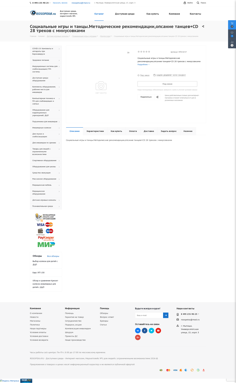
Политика (35, 324)
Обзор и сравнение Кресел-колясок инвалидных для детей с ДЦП (45, 283)
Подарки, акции (73, 324)
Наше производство (75, 340)
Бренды (104, 321)
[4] (146, 52)
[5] (149, 52)
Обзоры (104, 313)
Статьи (103, 324)
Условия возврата (39, 340)
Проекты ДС (71, 336)
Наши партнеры (38, 328)
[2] (141, 52)
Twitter (151, 330)
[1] (139, 52)
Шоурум (69, 332)
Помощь (69, 313)
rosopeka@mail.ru (81, 3)
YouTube (158, 330)
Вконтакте (138, 330)
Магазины (35, 321)
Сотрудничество (73, 321)
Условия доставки (39, 336)
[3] (144, 52)
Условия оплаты (38, 332)
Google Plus (138, 337)
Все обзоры (53, 256)
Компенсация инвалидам (78, 328)
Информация (72, 308)
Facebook (144, 330)
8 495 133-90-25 (189, 314)
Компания (35, 308)
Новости (34, 317)
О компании (36, 313)
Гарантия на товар (74, 317)
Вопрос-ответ (107, 317)
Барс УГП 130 (38, 272)
